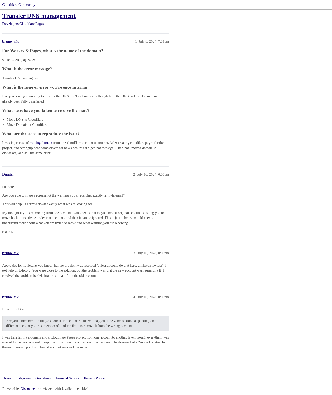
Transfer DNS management (39, 15)
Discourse (28, 388)
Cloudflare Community (18, 5)
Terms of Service (67, 378)
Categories (23, 378)
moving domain (41, 143)
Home (6, 378)
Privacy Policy (94, 378)
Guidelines (43, 378)
